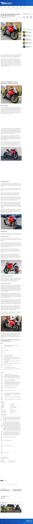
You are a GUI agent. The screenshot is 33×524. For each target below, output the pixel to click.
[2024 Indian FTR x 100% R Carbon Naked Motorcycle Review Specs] (24, 46)
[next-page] (2, 514)
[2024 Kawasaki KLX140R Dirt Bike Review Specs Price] (4, 508)
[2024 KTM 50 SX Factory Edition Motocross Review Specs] (11, 508)
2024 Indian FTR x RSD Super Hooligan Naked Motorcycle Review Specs (18, 511)
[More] (16, 20)
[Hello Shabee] (1, 17)
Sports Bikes (4, 480)
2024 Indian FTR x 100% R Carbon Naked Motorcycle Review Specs (29, 47)
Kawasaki (27, 31)
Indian (27, 38)
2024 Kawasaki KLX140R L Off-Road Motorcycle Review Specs (29, 43)
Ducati (3, 11)
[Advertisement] (11, 47)
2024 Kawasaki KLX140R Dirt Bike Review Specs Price (4, 511)
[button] (1, 7)
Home (1, 11)
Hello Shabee (4, 17)
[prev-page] (1, 514)
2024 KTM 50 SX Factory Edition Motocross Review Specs (11, 511)
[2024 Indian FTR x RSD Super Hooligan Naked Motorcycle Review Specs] (18, 508)
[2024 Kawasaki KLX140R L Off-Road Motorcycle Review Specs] (24, 42)
